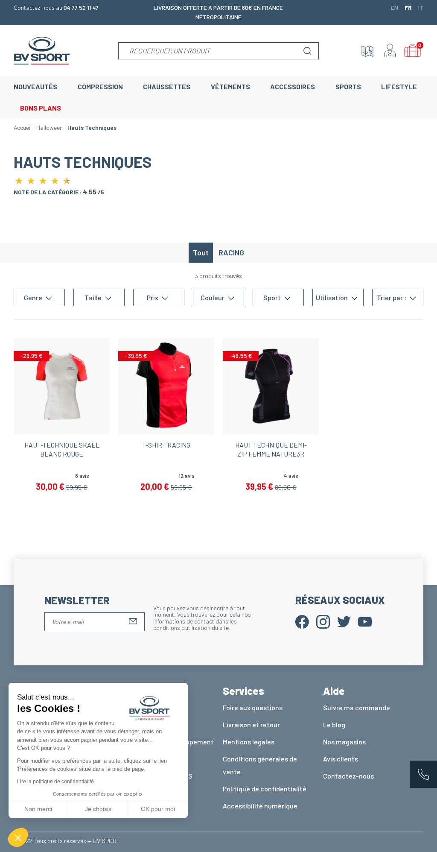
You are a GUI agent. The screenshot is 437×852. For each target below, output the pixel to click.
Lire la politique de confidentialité (55, 782)
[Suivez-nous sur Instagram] (323, 620)
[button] (18, 837)
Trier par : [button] (392, 297)
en (394, 7)
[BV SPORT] (42, 49)
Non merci (38, 808)
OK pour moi (158, 808)
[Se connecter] (390, 50)
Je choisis (98, 808)
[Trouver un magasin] (367, 50)
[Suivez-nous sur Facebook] (302, 620)
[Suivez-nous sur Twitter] (344, 620)
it (420, 7)
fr (408, 7)
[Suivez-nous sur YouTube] (365, 620)
